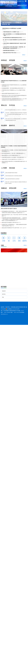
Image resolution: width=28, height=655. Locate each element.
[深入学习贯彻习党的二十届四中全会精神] (14, 275)
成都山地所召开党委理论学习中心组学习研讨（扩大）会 (13, 227)
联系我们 (20, 1)
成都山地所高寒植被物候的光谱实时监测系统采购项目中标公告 (15, 119)
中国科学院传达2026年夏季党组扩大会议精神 (11, 28)
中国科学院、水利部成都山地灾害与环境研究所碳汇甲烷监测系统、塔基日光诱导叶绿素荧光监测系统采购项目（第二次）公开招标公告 (16, 110)
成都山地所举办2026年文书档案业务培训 (10, 155)
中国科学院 (16, 1)
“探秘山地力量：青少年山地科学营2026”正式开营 (11, 159)
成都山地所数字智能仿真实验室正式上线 (10, 93)
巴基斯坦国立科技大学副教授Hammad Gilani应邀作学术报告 (13, 90)
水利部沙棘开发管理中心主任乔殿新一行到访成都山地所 (13, 157)
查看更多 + (24, 54)
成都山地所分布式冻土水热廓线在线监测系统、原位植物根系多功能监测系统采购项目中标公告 (16, 115)
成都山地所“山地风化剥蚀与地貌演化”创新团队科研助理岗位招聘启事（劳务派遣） (16, 180)
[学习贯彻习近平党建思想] (14, 253)
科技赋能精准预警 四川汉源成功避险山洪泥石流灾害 (12, 88)
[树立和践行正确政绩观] (14, 264)
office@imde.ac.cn (4, 319)
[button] (22, 26)
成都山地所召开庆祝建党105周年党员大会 (10, 222)
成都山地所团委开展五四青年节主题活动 (9, 208)
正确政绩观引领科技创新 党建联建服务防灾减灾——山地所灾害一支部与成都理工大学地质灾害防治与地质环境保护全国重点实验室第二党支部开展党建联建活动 (14, 219)
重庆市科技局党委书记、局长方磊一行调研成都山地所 (12, 153)
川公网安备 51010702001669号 (13, 313)
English (12, 1)
